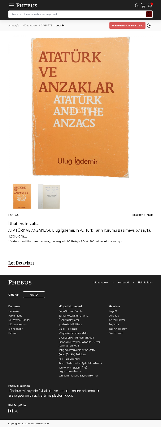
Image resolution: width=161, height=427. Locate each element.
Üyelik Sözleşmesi (69, 320)
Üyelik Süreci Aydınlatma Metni (76, 337)
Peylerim (114, 324)
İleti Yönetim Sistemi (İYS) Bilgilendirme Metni (73, 369)
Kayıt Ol (34, 294)
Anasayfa (13, 25)
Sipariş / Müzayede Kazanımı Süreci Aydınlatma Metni (79, 343)
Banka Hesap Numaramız (73, 315)
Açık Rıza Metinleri (69, 359)
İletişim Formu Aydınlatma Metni (77, 350)
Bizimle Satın (145, 282)
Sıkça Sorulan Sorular (71, 311)
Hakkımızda (15, 315)
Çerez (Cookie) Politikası (72, 354)
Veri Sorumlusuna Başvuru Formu (78, 375)
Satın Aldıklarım (118, 329)
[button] (149, 107)
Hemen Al (123, 282)
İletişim (12, 333)
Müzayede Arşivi (17, 324)
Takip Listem (116, 333)
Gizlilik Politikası (68, 329)
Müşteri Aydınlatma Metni (73, 333)
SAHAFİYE (46, 25)
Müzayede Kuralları (19, 320)
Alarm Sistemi (117, 320)
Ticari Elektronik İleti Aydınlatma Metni (80, 363)
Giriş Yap (13, 294)
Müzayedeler (30, 25)
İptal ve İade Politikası (70, 324)
